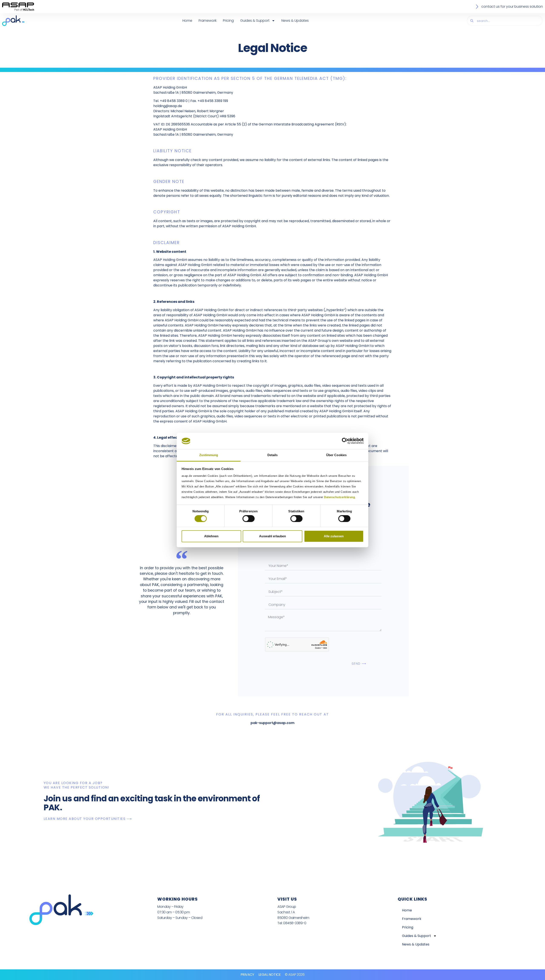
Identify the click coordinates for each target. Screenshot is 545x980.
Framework (208, 20)
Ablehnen (211, 536)
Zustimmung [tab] (208, 455)
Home (187, 20)
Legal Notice (269, 974)
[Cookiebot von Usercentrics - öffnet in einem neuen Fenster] (345, 441)
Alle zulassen (334, 536)
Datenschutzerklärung (339, 497)
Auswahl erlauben (272, 536)
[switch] (248, 518)
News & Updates (295, 20)
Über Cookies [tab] (336, 455)
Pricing (228, 20)
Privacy (247, 974)
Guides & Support (255, 20)
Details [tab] (272, 455)
